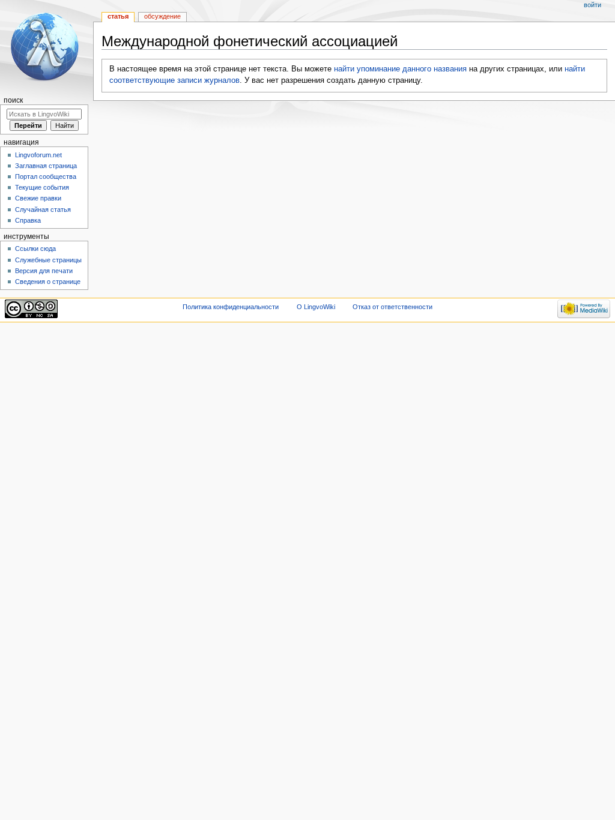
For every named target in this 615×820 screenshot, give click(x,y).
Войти (592, 4)
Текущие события (42, 187)
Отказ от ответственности (392, 306)
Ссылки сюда (35, 248)
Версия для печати (44, 270)
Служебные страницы (48, 260)
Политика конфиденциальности (231, 306)
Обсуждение (162, 16)
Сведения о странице (47, 281)
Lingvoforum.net (38, 154)
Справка (28, 220)
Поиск (13, 100)
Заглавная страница (46, 165)
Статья (118, 16)
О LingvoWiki (316, 306)
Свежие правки (38, 198)
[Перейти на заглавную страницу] (46, 46)
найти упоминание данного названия (400, 69)
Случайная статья (43, 209)
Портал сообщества (45, 176)
